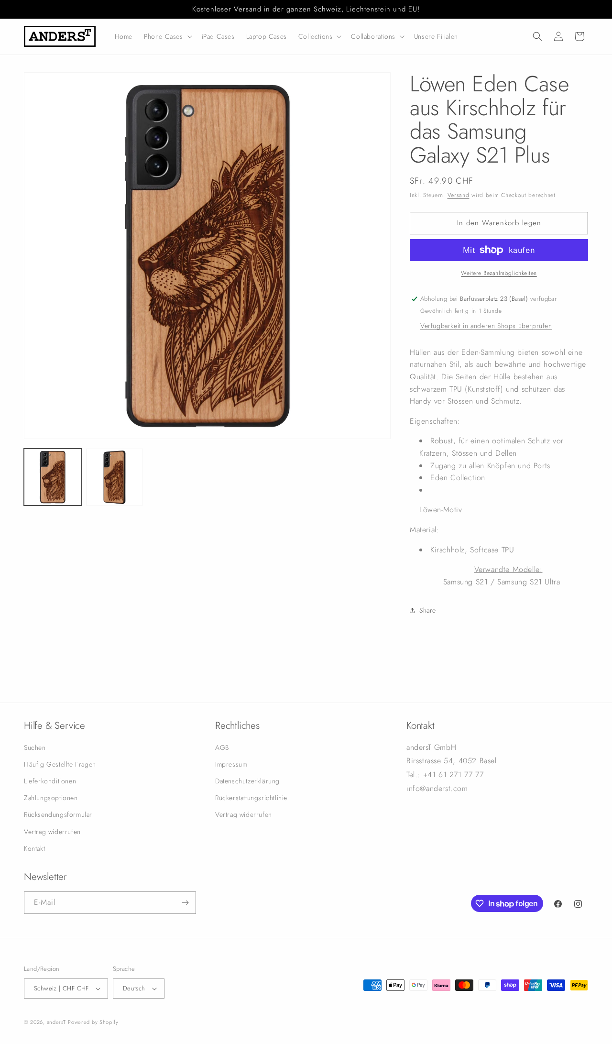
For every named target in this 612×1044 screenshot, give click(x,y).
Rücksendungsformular (58, 814)
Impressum (231, 764)
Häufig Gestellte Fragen (60, 764)
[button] (167, 36)
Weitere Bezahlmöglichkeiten (499, 273)
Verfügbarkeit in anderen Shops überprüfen (486, 325)
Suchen (35, 747)
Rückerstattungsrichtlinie (251, 797)
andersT (56, 1022)
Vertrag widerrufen (52, 831)
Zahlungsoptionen (51, 797)
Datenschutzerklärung (247, 781)
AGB (222, 747)
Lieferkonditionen (50, 781)
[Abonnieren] (185, 902)
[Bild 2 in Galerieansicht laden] (114, 477)
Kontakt (34, 848)
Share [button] (427, 610)
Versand (459, 195)
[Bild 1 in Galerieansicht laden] (52, 477)
